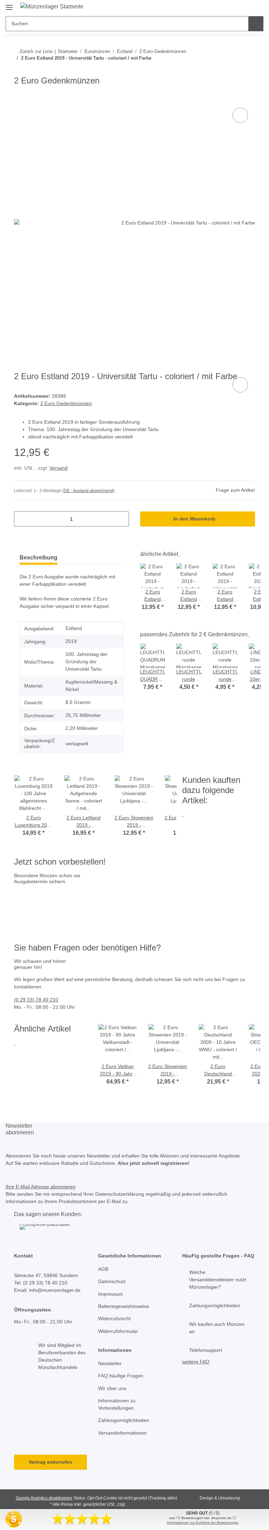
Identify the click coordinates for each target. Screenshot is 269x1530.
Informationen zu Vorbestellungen (117, 1404)
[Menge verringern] (21, 519)
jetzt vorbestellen (35, 918)
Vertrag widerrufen (51, 1462)
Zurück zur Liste (36, 51)
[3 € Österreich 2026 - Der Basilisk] (56, 896)
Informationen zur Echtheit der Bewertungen (203, 1522)
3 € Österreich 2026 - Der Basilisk (117, 904)
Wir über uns (112, 1388)
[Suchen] (255, 23)
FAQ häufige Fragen (120, 1375)
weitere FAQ (195, 1361)
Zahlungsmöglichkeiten (123, 1420)
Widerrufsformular (118, 1331)
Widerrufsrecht (114, 1318)
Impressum (110, 1294)
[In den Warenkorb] (19, 98)
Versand (58, 468)
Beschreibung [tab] (38, 558)
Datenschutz (112, 1281)
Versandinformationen (122, 1433)
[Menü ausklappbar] (9, 4)
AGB (103, 1269)
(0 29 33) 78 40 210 (36, 999)
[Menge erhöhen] (121, 519)
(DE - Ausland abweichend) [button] (88, 490)
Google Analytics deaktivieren (44, 1498)
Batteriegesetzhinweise (123, 1306)
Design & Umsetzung (220, 1498)
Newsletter (110, 1363)
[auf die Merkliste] (240, 115)
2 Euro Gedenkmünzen (66, 403)
